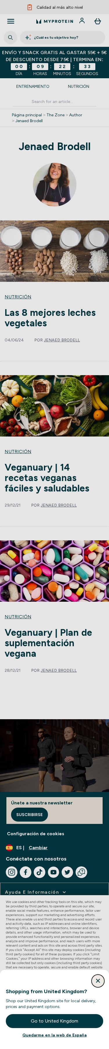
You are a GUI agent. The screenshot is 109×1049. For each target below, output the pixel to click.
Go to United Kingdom (54, 1020)
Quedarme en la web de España (54, 1035)
